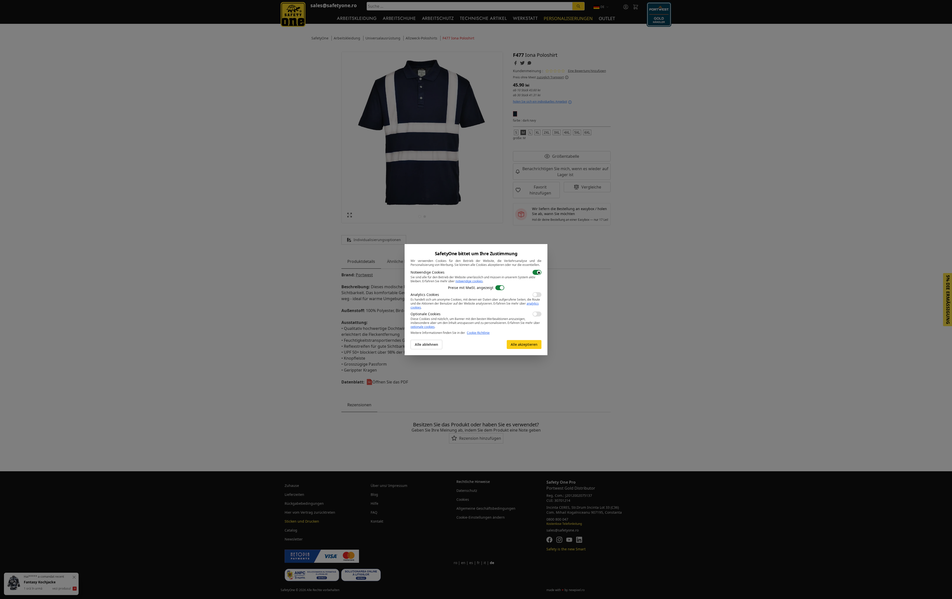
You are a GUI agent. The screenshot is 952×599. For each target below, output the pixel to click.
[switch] (537, 272)
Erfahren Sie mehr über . (452, 281)
